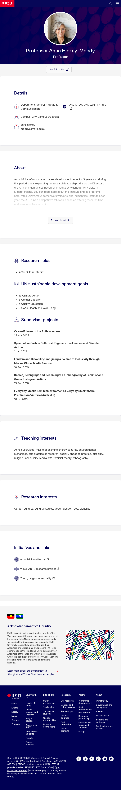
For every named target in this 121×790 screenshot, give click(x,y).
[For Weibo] (111, 758)
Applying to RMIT (31, 726)
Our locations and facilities (104, 727)
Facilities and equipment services (85, 725)
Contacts (16, 724)
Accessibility (13, 761)
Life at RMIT (49, 695)
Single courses (29, 719)
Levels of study (30, 704)
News (14, 703)
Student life (48, 707)
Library (15, 712)
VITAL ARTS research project (38, 568)
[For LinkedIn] (98, 758)
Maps (14, 716)
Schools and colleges (102, 720)
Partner (82, 695)
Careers (15, 720)
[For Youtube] (104, 758)
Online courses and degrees (32, 712)
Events (15, 707)
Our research (67, 700)
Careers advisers (30, 743)
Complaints (47, 761)
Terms (46, 758)
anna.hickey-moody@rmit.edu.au (33, 126)
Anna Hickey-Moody (33, 559)
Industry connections (49, 725)
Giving (82, 731)
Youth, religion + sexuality (35, 578)
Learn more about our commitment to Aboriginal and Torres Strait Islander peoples (30, 672)
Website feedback (30, 761)
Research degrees (65, 716)
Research (66, 695)
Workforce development (85, 701)
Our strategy (102, 700)
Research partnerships (85, 717)
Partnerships (67, 711)
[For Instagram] (91, 758)
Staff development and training (85, 709)
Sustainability (102, 715)
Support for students (48, 712)
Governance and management (104, 706)
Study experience (49, 701)
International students (32, 732)
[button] (110, 3)
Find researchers (67, 723)
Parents (29, 738)
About (99, 695)
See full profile (57, 69)
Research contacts (65, 729)
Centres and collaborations (68, 706)
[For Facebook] (78, 758)
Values (99, 711)
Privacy (54, 758)
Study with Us (31, 696)
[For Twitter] (85, 758)
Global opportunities (49, 719)
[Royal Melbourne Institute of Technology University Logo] (7, 3)
